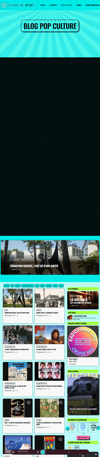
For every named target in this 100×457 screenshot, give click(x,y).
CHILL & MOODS (73, 359)
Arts (12, 262)
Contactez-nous (30, 5)
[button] (82, 433)
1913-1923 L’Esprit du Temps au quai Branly (83, 409)
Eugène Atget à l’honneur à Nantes (47, 313)
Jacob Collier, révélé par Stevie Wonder (49, 386)
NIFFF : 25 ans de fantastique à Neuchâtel (17, 423)
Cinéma (6, 420)
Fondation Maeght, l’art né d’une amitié (34, 266)
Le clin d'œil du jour (10, 346)
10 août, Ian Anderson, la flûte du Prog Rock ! (48, 424)
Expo (71, 406)
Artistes (39, 310)
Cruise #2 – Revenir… (73, 361)
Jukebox (39, 420)
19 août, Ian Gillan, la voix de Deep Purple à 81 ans (15, 387)
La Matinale (78, 299)
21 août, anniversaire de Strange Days (17, 349)
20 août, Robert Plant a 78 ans (46, 349)
